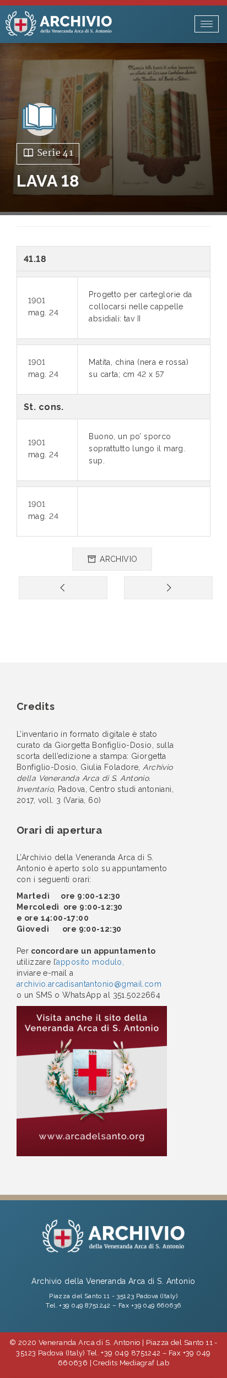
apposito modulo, (90, 962)
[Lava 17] (63, 587)
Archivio (118, 559)
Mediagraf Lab (144, 1363)
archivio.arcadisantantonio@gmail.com (89, 984)
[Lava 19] (168, 587)
